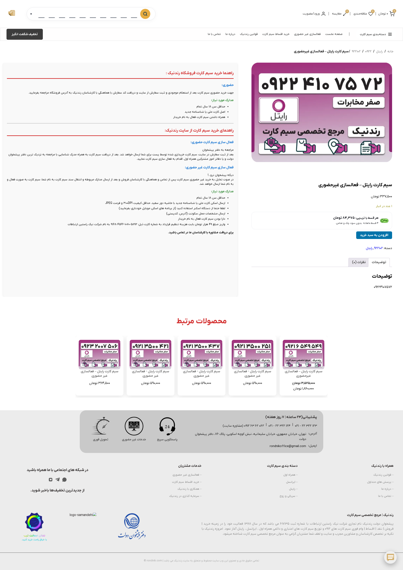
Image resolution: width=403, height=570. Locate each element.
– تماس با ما (386, 496)
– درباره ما (387, 489)
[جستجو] (145, 14)
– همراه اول (290, 475)
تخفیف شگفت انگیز (25, 34)
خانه (390, 51)
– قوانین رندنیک (383, 475)
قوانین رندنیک (249, 34)
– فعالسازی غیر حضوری (187, 475)
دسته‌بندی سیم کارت (373, 34)
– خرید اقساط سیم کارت (187, 482)
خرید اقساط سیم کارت (275, 34)
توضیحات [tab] (379, 262)
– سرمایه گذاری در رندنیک (185, 496)
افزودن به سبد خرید (374, 235)
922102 (356, 51)
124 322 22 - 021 (279, 426)
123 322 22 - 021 (306, 426)
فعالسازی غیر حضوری (307, 34)
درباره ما (230, 34)
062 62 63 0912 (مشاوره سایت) (243, 426)
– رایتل (293, 489)
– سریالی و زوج (289, 496)
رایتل (379, 51)
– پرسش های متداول (380, 482)
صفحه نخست (334, 34)
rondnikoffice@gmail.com (288, 446)
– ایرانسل (292, 482)
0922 (368, 51)
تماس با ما (214, 34)
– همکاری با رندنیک (190, 489)
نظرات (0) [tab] (359, 262)
